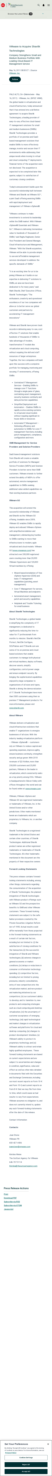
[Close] (48, 1444)
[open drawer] (48, 5)
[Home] (12, 5)
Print (6, 1194)
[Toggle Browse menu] (43, 14)
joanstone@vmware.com (19, 1147)
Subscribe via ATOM (13, 1205)
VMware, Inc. (14, 73)
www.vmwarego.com (22, 550)
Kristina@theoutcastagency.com (23, 1166)
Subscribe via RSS (12, 1202)
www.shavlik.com (16, 708)
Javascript (8, 1209)
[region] (26, 1458)
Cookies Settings (26, 1457)
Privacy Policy (10, 1453)
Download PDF (10, 1198)
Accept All (26, 1471)
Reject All (26, 1464)
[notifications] (43, 5)
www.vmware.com (33, 789)
